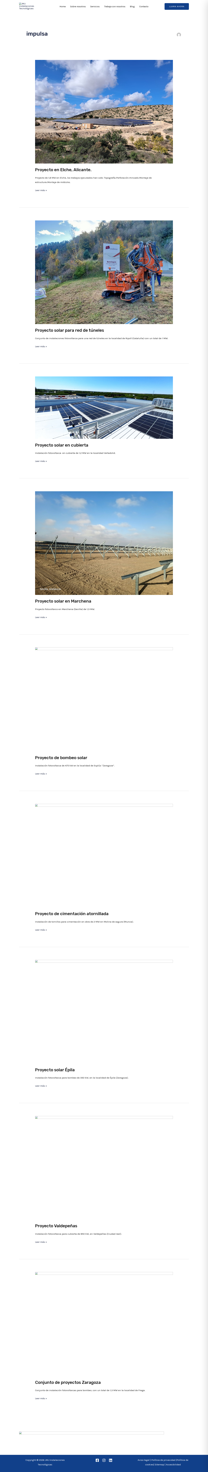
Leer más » (41, 190)
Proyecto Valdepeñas (56, 1225)
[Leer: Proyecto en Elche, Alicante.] (104, 112)
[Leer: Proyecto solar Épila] (104, 1011)
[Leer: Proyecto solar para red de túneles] (104, 272)
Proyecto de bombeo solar (61, 757)
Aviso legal (144, 1460)
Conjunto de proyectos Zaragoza (68, 1382)
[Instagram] (104, 1460)
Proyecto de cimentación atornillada (72, 913)
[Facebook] (97, 1460)
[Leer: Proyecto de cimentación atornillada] (104, 855)
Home (63, 6)
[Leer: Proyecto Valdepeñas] (104, 1168)
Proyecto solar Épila (55, 1069)
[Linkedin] (110, 1460)
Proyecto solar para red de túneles (69, 330)
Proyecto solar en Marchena (63, 601)
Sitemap (159, 1464)
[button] (177, 6)
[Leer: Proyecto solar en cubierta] (104, 407)
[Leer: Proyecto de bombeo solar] (104, 699)
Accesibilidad (173, 1464)
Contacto (143, 6)
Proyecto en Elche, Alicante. (63, 169)
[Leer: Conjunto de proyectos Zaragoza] (104, 1324)
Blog (132, 6)
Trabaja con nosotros (114, 6)
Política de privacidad (163, 1460)
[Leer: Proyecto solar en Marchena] (104, 543)
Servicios (95, 6)
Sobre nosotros (78, 6)
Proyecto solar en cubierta (61, 445)
